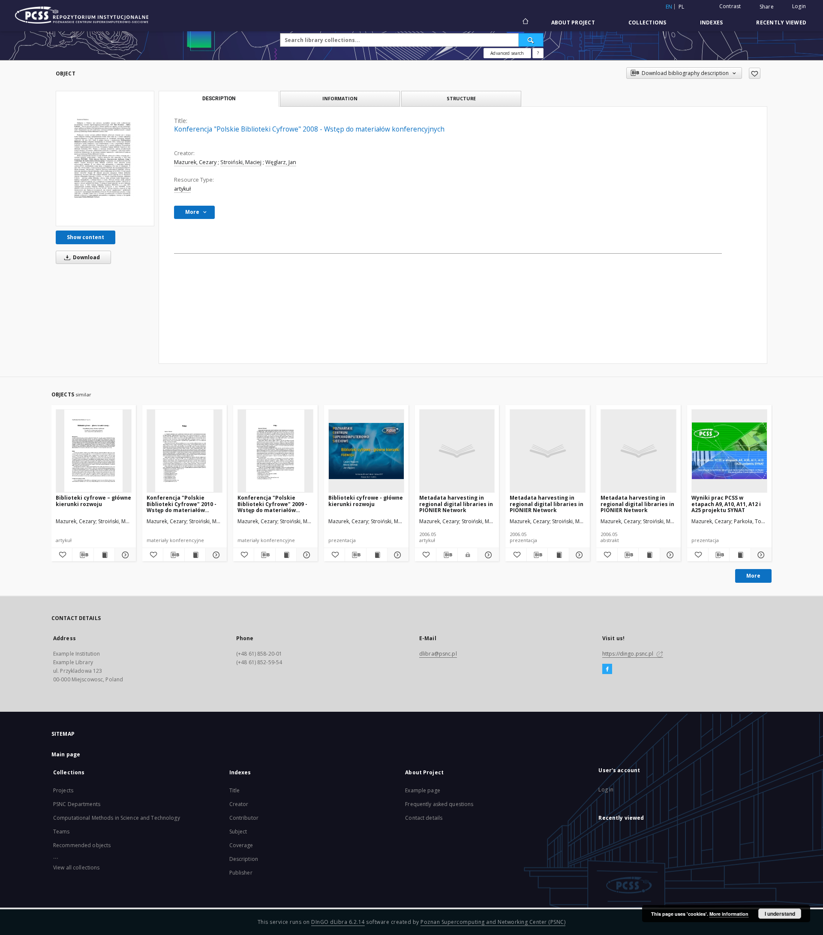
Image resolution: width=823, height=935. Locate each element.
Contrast (730, 6)
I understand (780, 913)
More (753, 575)
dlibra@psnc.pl (438, 653)
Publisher (240, 872)
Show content (85, 237)
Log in (605, 789)
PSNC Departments (76, 804)
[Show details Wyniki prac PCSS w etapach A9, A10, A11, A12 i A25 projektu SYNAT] (760, 554)
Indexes (711, 22)
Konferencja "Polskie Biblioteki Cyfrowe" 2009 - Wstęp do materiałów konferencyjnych (272, 503)
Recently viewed (781, 22)
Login (799, 6)
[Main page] (525, 22)
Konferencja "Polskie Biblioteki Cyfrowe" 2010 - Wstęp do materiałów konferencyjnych (181, 503)
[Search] (531, 40)
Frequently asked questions (439, 804)
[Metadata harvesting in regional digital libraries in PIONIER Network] (457, 451)
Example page (422, 790)
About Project (573, 22)
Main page (65, 754)
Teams (61, 831)
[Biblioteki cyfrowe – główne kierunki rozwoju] (93, 451)
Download (86, 257)
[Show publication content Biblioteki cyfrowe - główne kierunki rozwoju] (376, 554)
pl (682, 6)
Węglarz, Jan (280, 162)
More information (728, 914)
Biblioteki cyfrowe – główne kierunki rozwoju (93, 500)
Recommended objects (82, 845)
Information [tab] (339, 98)
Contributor (243, 817)
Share (767, 6)
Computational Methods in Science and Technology (116, 817)
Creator (239, 804)
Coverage (241, 845)
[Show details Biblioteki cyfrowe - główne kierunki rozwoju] (396, 554)
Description (243, 859)
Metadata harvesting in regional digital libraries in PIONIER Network (456, 503)
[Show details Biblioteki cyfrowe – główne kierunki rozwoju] (124, 554)
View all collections (76, 867)
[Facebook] (607, 669)
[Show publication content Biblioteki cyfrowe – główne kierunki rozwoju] (104, 554)
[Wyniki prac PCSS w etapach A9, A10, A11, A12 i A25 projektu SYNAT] (729, 451)
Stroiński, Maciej (240, 162)
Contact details (423, 817)
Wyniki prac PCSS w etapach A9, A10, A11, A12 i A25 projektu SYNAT (726, 503)
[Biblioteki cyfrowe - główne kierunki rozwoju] (366, 451)
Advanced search (507, 53)
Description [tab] (218, 99)
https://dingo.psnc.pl (628, 653)
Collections (647, 22)
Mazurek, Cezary (195, 162)
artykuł (182, 188)
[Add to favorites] (754, 73)
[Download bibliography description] (82, 554)
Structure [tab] (461, 98)
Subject (238, 831)
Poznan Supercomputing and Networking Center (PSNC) (493, 922)
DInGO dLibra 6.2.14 (338, 922)
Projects (63, 790)
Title (234, 790)
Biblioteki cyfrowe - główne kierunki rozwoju (365, 500)
